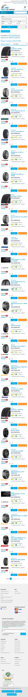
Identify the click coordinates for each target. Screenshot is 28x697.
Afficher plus (18, 688)
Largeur (3, 21)
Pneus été (3, 659)
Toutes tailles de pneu (19, 652)
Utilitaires (17, 663)
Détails (14, 63)
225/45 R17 (17, 643)
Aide (15, 3)
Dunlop (2, 645)
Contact (19, 3)
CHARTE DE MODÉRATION (6, 602)
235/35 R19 (17, 648)
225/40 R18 (17, 645)
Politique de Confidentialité (7, 600)
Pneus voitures (18, 659)
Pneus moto (17, 665)
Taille (11, 21)
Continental (3, 643)
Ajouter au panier (22, 63)
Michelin (2, 648)
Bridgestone (3, 641)
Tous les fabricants (5, 652)
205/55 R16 (17, 641)
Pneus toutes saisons (13, 35)
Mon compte (24, 3)
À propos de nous (4, 591)
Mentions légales (4, 593)
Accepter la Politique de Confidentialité (8, 634)
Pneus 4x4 (17, 661)
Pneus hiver (3, 661)
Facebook (4, 609)
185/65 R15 (17, 650)
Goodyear (3, 646)
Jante (19, 21)
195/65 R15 (17, 646)
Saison (2, 16)
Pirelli (2, 650)
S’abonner (23, 634)
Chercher (9, 26)
